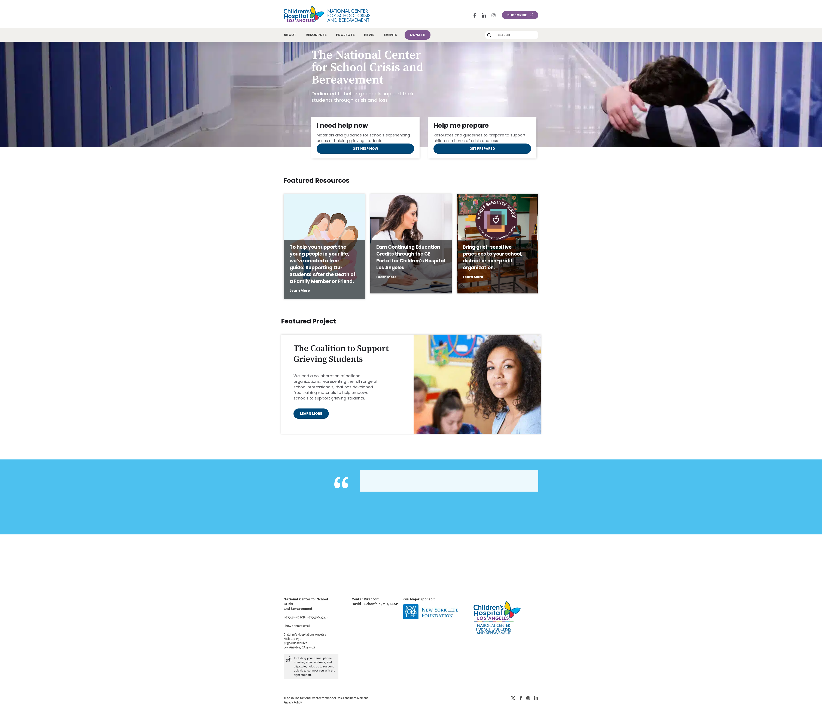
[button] (365, 149)
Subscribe (517, 15)
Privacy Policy (293, 702)
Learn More (300, 290)
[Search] (489, 35)
